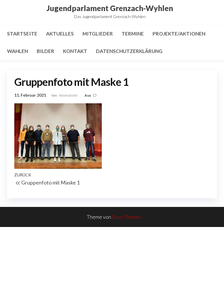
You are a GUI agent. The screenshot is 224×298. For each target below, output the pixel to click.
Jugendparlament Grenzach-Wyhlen (110, 8)
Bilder (45, 51)
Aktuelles (60, 34)
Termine (133, 34)
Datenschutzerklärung (129, 51)
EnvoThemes (126, 217)
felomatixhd (68, 95)
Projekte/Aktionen (179, 34)
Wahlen (17, 51)
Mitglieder (98, 34)
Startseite (22, 34)
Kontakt (75, 51)
